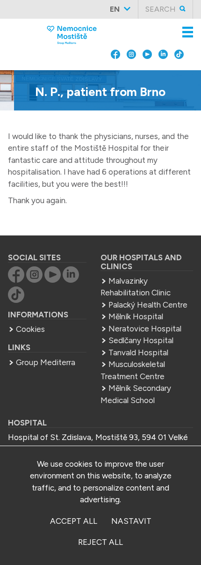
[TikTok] (179, 73)
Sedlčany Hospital (140, 340)
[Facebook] (115, 73)
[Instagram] (131, 73)
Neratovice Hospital (144, 328)
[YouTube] (147, 73)
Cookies (30, 329)
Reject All (100, 542)
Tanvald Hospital (138, 352)
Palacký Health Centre (147, 304)
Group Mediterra (45, 362)
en (115, 9)
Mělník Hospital (135, 316)
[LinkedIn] (163, 73)
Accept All (73, 521)
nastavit (131, 521)
